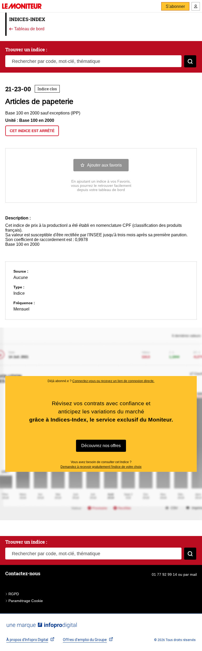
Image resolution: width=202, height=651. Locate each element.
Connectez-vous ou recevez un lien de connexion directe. (113, 381)
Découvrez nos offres (101, 445)
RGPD (13, 594)
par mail (190, 574)
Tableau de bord (28, 29)
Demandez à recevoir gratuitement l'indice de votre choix (101, 467)
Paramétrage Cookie (25, 601)
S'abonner (175, 6)
